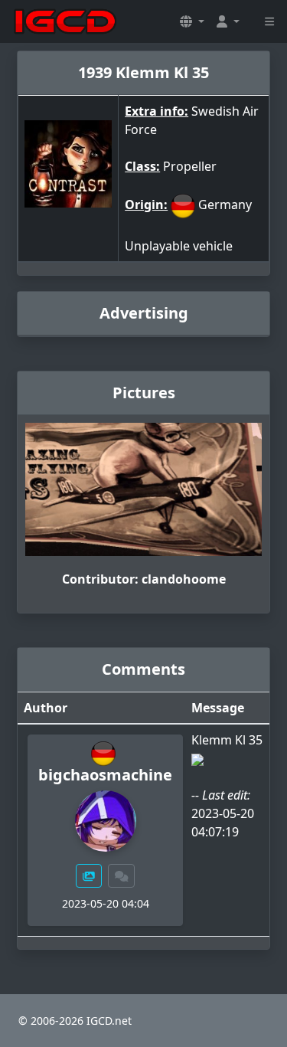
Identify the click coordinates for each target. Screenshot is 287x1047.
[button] (192, 21)
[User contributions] (89, 876)
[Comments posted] (121, 876)
